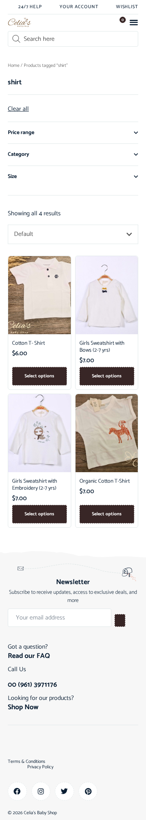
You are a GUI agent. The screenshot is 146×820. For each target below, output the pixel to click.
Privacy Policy (40, 767)
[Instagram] (41, 791)
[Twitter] (64, 791)
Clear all (18, 109)
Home (13, 65)
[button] (134, 22)
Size (12, 177)
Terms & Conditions (26, 761)
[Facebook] (17, 791)
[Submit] (119, 620)
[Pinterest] (88, 791)
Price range (21, 133)
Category (18, 154)
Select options (39, 376)
